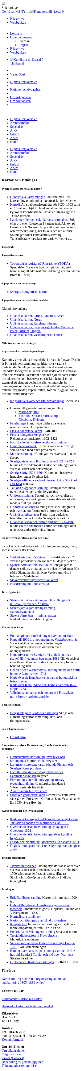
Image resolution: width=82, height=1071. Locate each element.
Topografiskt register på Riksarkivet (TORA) (40, 263)
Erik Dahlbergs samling (25, 897)
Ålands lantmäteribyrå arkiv (28, 791)
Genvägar (9, 11)
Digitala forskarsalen (23, 82)
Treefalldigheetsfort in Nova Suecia (33, 935)
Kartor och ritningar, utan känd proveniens (38, 920)
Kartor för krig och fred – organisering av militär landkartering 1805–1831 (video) (34, 980)
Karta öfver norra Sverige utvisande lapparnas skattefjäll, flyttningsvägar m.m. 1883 (40, 656)
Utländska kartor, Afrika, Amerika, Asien (37, 316)
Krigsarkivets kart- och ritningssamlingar (37, 401)
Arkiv (14, 138)
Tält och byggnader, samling (29, 488)
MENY (21, 11)
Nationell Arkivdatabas (25, 89)
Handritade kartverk (23, 446)
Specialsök (17, 126)
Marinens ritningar (22, 453)
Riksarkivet (17, 18)
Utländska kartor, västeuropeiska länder (36, 335)
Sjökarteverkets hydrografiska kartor (34, 580)
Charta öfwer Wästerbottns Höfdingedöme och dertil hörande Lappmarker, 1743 (45, 671)
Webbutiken (18, 22)
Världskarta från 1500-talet (28, 557)
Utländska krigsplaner (24, 514)
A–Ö (13, 130)
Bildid (14, 142)
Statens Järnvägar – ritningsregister (33, 615)
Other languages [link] (21, 37)
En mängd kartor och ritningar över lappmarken (41, 635)
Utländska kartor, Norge (26, 319)
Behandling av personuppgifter (22, 1062)
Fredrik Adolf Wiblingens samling (32, 932)
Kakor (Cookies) (13, 1058)
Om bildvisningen (13, 1050)
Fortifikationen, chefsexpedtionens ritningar (39, 442)
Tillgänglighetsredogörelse (19, 1065)
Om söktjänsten (20, 97)
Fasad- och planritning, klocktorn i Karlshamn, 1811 (44, 842)
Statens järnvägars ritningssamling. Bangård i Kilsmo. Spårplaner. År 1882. (40, 602)
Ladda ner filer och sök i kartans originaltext (39, 219)
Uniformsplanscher (22, 507)
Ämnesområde (19, 123)
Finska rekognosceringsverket (30, 434)
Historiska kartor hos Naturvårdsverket (27, 1006)
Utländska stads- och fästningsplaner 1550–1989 (42, 522)
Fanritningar (18, 423)
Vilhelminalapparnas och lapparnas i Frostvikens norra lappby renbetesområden (42, 694)
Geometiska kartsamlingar (27, 197)
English (24, 45)
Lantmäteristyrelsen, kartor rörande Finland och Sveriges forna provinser (41, 766)
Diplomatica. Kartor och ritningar (32, 962)
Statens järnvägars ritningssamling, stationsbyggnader (33, 609)
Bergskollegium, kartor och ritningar (34, 713)
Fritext (14, 134)
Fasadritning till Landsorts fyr (29, 584)
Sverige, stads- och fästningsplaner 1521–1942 (41, 461)
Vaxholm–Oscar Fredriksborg (38, 416)
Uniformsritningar (22, 495)
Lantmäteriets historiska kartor (22, 999)
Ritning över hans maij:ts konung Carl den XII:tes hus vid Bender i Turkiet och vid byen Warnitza (43, 952)
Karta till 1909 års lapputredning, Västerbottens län (44, 639)
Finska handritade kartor (26, 431)
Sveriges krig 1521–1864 (27, 472)
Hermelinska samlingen (25, 916)
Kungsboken (18, 924)
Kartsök (15, 204)
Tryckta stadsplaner (23, 866)
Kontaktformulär (13, 1039)
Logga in (16, 33)
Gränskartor (18, 737)
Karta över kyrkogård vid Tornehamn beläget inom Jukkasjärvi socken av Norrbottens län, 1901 (44, 821)
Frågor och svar (12, 1054)
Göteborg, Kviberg (31, 419)
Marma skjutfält (29, 412)
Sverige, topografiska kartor (28, 292)
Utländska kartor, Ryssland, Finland (33, 323)
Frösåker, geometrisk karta (27, 795)
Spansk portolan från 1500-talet (31, 565)
